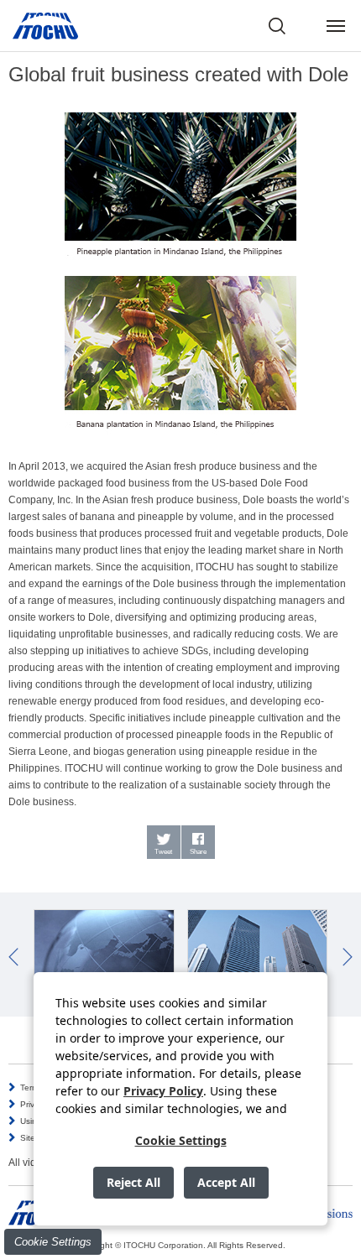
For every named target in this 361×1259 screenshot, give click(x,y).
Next (348, 957)
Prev (13, 957)
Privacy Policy (163, 1091)
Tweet (163, 852)
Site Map (37, 1137)
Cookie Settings (53, 1242)
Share (198, 852)
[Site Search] (277, 26)
